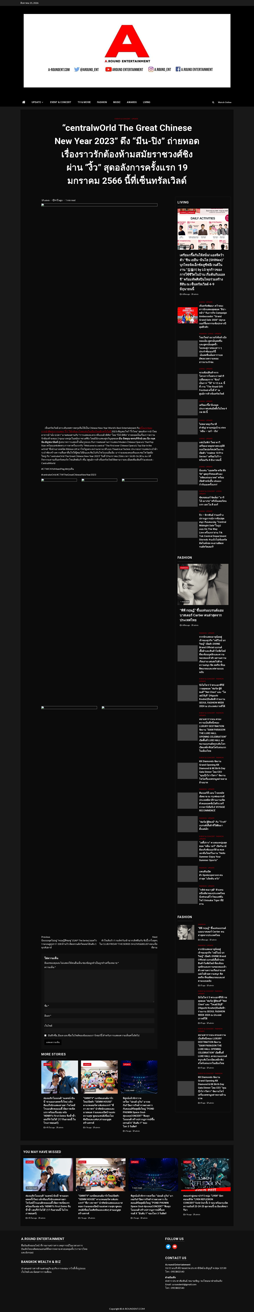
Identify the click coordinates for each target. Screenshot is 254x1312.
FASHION (102, 102)
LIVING (146, 102)
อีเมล (47, 1015)
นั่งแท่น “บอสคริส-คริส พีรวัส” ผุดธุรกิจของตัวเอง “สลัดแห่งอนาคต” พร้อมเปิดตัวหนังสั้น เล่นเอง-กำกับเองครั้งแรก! (212, 477)
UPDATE (36, 102)
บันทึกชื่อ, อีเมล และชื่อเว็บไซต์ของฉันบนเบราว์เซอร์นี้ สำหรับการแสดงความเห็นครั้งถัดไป (93, 1035)
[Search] (213, 102)
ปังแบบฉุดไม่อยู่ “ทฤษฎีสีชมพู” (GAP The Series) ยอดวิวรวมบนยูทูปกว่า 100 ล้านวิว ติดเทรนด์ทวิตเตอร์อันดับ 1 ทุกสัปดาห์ (69, 942)
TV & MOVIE (84, 102)
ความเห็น (50, 967)
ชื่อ (46, 1005)
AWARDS (132, 102)
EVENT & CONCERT (60, 102)
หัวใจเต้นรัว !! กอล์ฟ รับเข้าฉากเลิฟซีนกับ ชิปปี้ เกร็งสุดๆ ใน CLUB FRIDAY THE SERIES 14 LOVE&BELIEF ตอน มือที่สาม (128, 942)
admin (47, 200)
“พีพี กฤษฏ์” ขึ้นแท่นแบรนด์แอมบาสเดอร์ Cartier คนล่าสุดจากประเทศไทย (202, 615)
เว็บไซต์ (48, 1025)
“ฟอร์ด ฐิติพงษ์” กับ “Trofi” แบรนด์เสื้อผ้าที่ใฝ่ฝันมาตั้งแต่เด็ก (213, 825)
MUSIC (117, 102)
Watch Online (224, 102)
